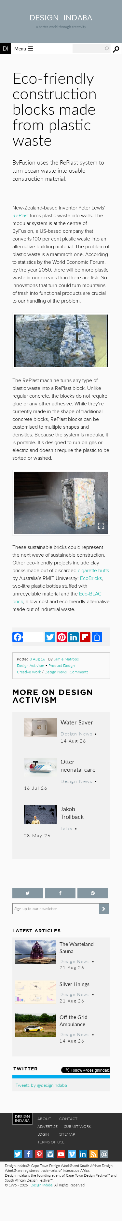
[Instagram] (50, 1154)
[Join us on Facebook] (60, 893)
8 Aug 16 (37, 659)
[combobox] (91, 48)
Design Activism (30, 665)
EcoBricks (91, 578)
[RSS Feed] (93, 1154)
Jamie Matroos (66, 659)
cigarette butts (93, 570)
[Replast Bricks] (61, 503)
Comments (79, 672)
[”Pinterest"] (92, 893)
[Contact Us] (104, 1154)
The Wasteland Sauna (77, 947)
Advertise (47, 1126)
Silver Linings (74, 984)
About (44, 1118)
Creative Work (29, 672)
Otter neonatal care (78, 765)
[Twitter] (50, 636)
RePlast (20, 215)
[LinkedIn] (73, 636)
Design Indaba (41, 1185)
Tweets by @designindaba (41, 1085)
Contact (68, 1118)
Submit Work (77, 1126)
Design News (56, 672)
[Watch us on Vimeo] (72, 1154)
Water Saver (77, 722)
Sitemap (67, 1134)
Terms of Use (50, 1142)
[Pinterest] (62, 636)
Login (43, 1134)
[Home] (61, 18)
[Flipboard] (85, 636)
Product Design (61, 665)
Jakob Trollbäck (72, 812)
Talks (67, 828)
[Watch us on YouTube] (61, 1154)
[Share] (97, 636)
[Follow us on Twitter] (27, 893)
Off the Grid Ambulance (74, 1020)
